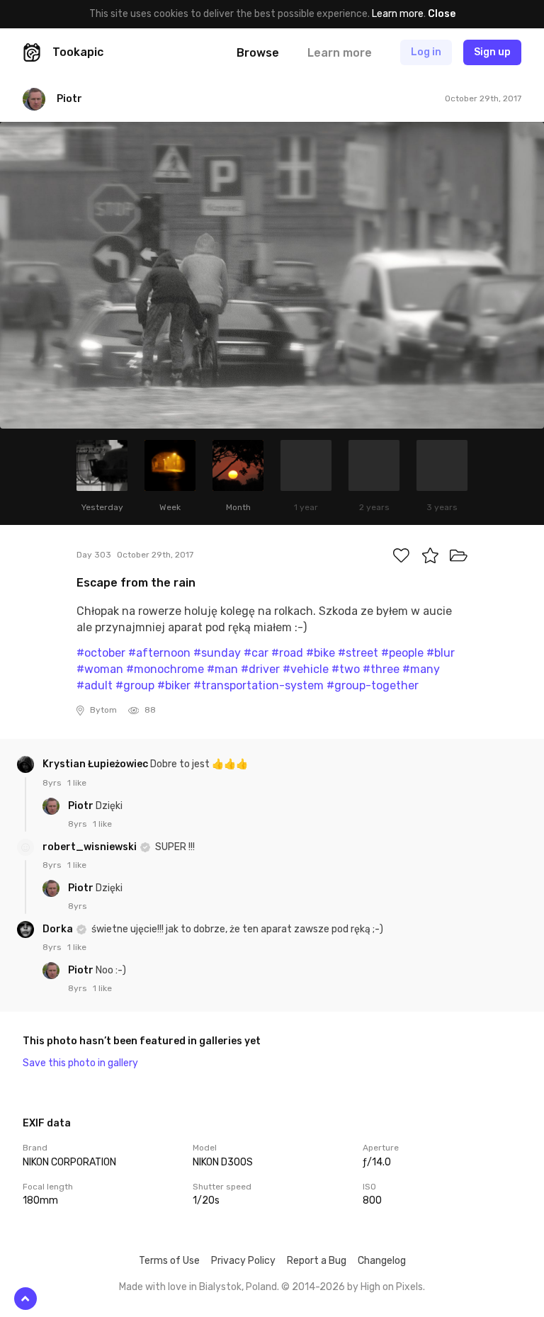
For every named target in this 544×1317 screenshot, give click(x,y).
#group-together (373, 685)
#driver (260, 669)
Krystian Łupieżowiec (96, 764)
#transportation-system (258, 685)
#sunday (217, 653)
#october (100, 653)
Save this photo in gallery (80, 1063)
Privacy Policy (243, 1261)
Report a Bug (316, 1261)
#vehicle (306, 669)
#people (402, 653)
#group (134, 685)
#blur (440, 653)
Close (441, 14)
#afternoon (159, 653)
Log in (426, 52)
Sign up (492, 52)
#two (346, 669)
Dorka (58, 929)
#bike (320, 653)
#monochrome (165, 669)
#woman (99, 669)
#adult (94, 685)
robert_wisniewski (90, 847)
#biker (174, 685)
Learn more (398, 14)
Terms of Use (169, 1261)
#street (358, 653)
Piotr (82, 806)
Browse (258, 53)
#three (381, 669)
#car (256, 653)
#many (421, 669)
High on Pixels (392, 1287)
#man (222, 669)
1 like (76, 783)
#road (287, 653)
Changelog (382, 1261)
